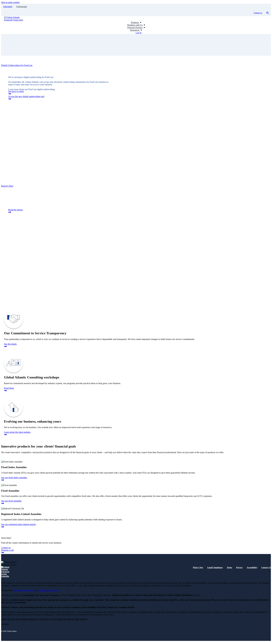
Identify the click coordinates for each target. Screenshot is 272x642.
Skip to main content (10, 2)
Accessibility (252, 567)
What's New (198, 567)
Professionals (21, 7)
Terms (229, 567)
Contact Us (266, 567)
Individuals (7, 7)
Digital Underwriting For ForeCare (16, 65)
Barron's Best (7, 186)
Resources (135, 30)
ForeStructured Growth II (48, 590)
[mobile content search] (267, 13)
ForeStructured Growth (24, 590)
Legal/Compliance (215, 567)
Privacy (239, 567)
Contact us (258, 13)
